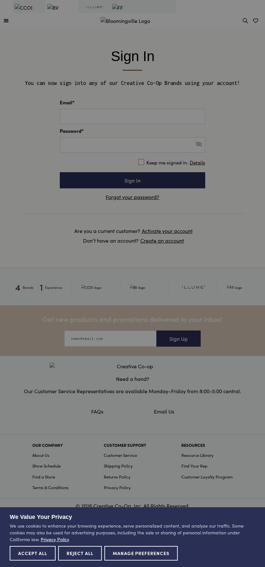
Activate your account (167, 230)
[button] (6, 20)
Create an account (162, 240)
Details (197, 162)
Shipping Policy (118, 466)
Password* (72, 130)
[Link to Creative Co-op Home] (132, 366)
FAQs (97, 411)
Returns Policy (117, 477)
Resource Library (197, 455)
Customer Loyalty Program (207, 477)
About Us (40, 455)
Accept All (32, 553)
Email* (67, 102)
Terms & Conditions (50, 487)
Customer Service (120, 455)
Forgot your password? (132, 196)
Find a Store (43, 477)
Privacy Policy (117, 487)
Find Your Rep (194, 466)
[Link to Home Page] (125, 19)
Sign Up (178, 338)
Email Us (164, 411)
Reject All (80, 553)
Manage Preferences (141, 553)
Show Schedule (46, 466)
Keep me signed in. (175, 162)
